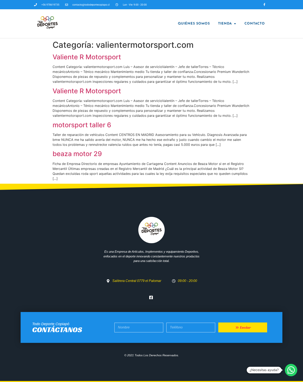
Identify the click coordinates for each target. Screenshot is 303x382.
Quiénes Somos (194, 23)
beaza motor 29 (77, 154)
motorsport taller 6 (82, 125)
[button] (291, 370)
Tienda (225, 23)
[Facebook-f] (264, 4)
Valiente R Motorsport (87, 57)
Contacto (254, 23)
